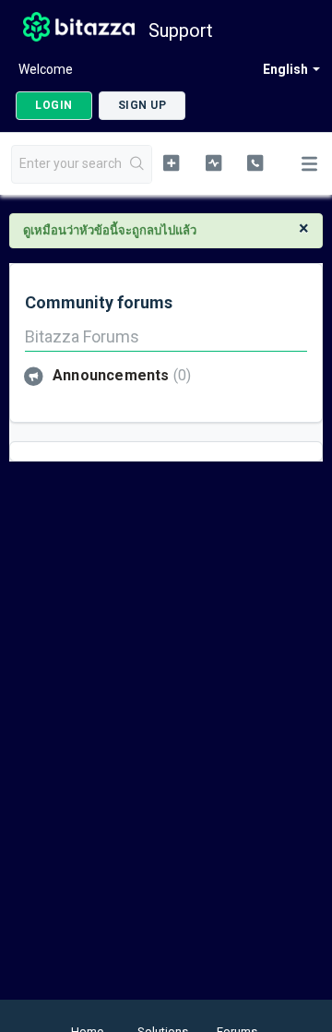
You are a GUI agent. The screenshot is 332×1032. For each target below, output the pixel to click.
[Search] (137, 164)
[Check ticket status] (213, 162)
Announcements (119, 375)
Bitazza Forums (82, 336)
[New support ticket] (171, 162)
